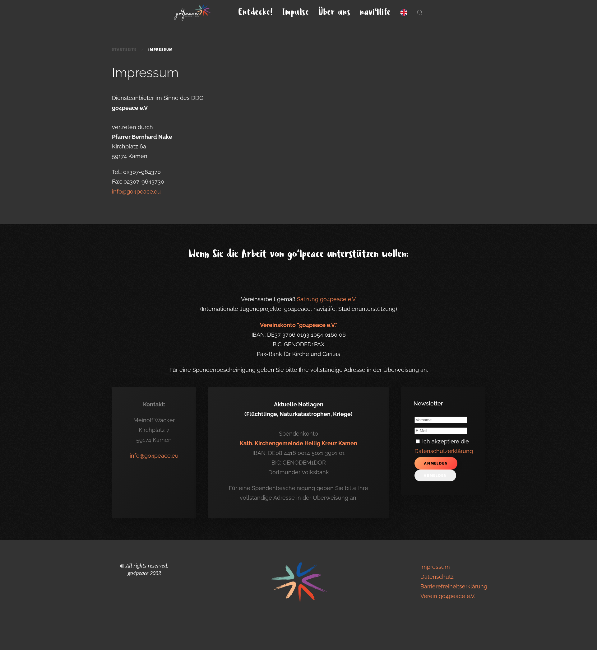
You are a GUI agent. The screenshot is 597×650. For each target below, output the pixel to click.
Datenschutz (437, 576)
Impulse (295, 12)
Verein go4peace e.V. (447, 596)
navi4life (375, 12)
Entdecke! (255, 12)
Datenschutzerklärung (443, 451)
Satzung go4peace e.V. (326, 299)
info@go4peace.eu (136, 191)
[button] (420, 12)
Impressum (435, 566)
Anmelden (436, 463)
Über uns (335, 12)
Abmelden (435, 475)
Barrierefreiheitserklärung (453, 586)
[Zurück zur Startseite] (193, 12)
